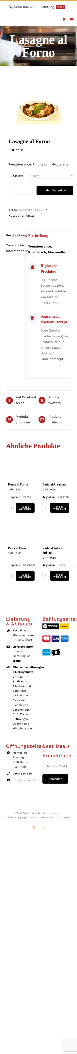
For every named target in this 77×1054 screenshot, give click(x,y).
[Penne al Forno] (21, 469)
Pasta (29, 215)
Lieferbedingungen (16, 817)
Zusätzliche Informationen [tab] (14, 248)
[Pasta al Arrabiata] (55, 469)
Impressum (64, 817)
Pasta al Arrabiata (54, 484)
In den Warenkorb (55, 190)
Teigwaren (17, 175)
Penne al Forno (18, 484)
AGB (33, 817)
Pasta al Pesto (17, 548)
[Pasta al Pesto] (21, 533)
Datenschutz (47, 817)
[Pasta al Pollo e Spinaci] (55, 533)
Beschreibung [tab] (14, 235)
